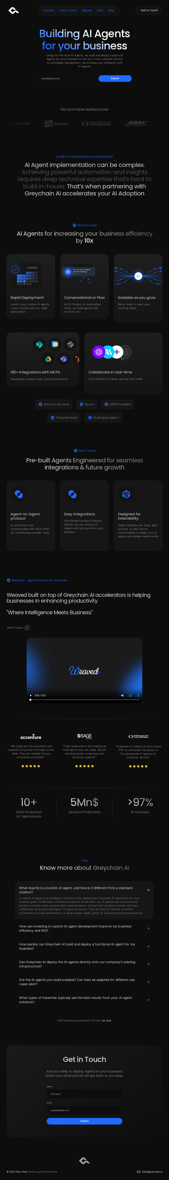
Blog (111, 10)
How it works (67, 10)
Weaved (87, 10)
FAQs (100, 10)
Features (48, 10)
